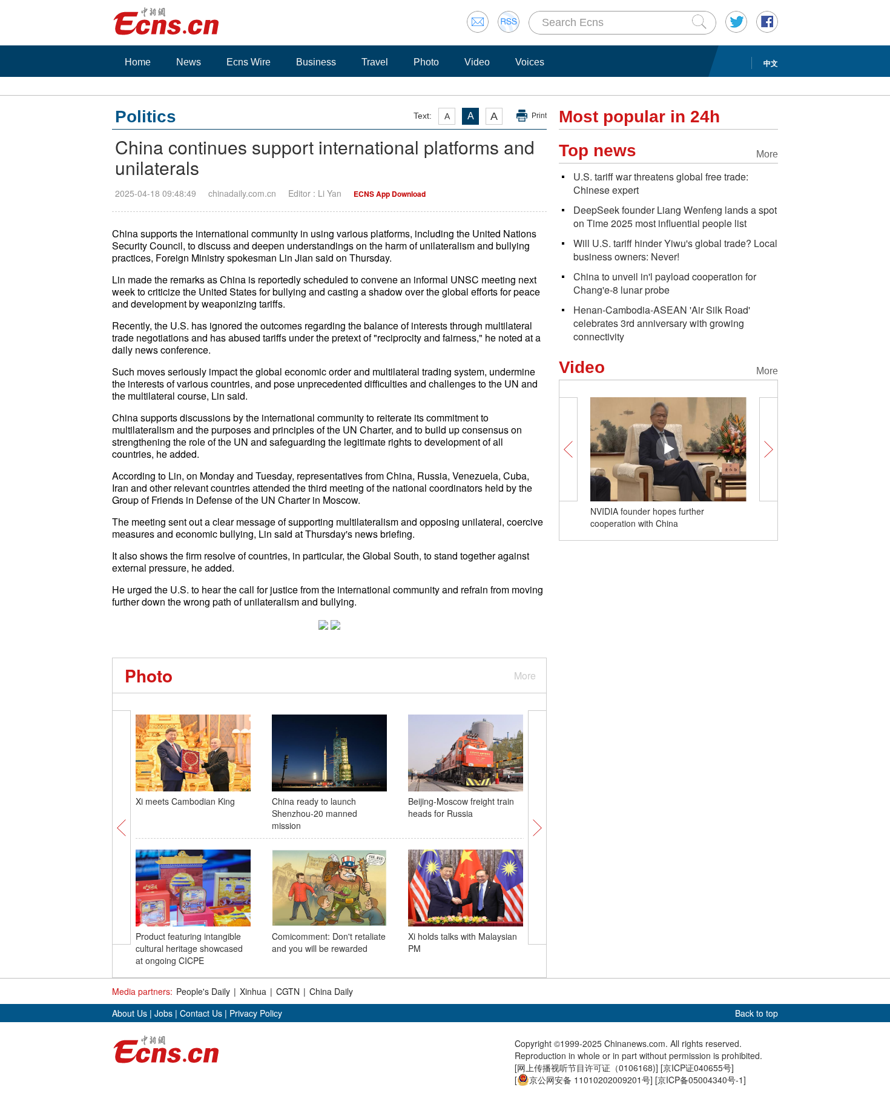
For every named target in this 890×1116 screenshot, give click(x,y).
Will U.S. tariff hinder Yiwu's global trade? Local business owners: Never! (675, 249)
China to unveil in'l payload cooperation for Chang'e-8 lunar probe (664, 283)
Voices (529, 62)
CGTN (288, 991)
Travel (374, 62)
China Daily (331, 991)
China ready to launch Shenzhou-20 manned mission (314, 813)
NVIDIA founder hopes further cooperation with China (647, 517)
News (188, 62)
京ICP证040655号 (697, 1068)
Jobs (163, 1013)
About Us (129, 1013)
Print (539, 115)
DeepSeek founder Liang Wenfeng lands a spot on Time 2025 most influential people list (675, 216)
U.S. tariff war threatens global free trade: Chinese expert (660, 183)
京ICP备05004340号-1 (700, 1080)
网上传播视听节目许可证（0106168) (586, 1068)
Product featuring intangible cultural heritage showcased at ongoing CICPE (189, 948)
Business (316, 62)
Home (138, 62)
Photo (426, 62)
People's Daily (203, 991)
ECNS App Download (390, 193)
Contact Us (201, 1013)
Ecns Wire (248, 62)
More (525, 675)
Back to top (756, 1013)
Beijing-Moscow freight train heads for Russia (461, 807)
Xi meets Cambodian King (185, 801)
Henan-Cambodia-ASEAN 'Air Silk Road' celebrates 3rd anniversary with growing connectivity (661, 323)
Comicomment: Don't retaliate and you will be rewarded (329, 942)
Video (477, 62)
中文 (770, 63)
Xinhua (253, 991)
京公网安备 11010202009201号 (589, 1080)
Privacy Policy (255, 1013)
